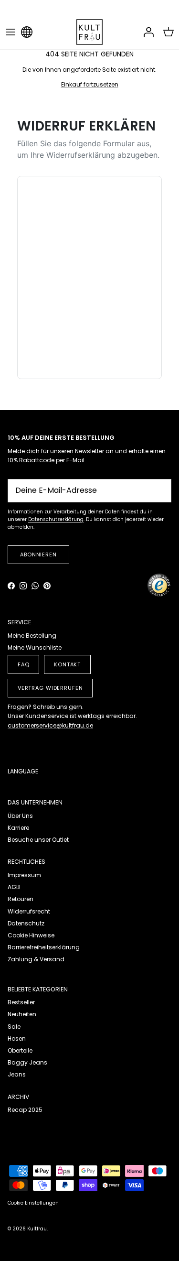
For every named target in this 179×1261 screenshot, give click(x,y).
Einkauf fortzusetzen (89, 84)
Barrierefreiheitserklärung (44, 947)
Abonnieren (38, 554)
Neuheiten (22, 1014)
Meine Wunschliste (35, 647)
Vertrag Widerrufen (50, 688)
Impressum (24, 875)
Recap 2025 (25, 1110)
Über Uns (20, 816)
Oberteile (20, 1050)
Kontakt (67, 664)
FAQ (24, 664)
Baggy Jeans (27, 1062)
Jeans (17, 1074)
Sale (14, 1026)
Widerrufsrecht (29, 911)
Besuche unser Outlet (38, 840)
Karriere (18, 828)
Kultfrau (37, 1228)
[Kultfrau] (89, 32)
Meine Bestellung (32, 635)
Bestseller (21, 1002)
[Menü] (10, 32)
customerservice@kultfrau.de (50, 725)
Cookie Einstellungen (33, 1203)
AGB (14, 887)
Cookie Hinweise (31, 935)
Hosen (17, 1038)
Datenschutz (26, 923)
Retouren (20, 899)
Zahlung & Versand (36, 959)
